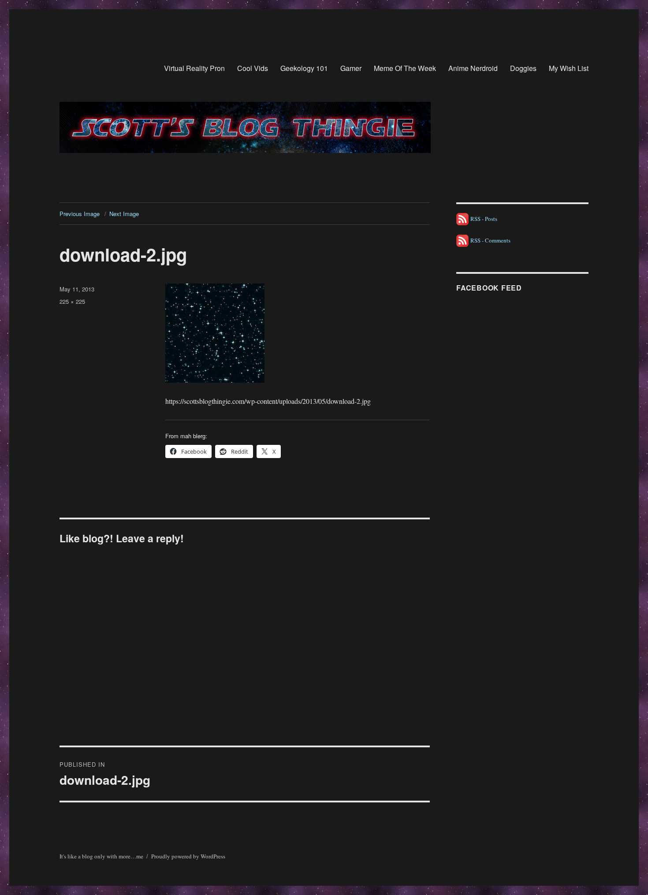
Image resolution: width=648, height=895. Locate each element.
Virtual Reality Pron (194, 68)
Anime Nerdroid (473, 68)
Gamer (350, 68)
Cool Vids (252, 68)
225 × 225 (72, 301)
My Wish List (568, 68)
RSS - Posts (483, 219)
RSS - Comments (489, 240)
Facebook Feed (489, 288)
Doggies (523, 68)
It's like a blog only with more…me (101, 856)
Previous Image (80, 213)
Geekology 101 (304, 68)
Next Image (124, 213)
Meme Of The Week (405, 68)
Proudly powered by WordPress (188, 856)
